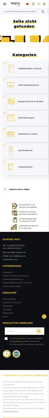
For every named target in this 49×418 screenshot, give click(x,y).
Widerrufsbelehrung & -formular (17, 283)
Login (5, 316)
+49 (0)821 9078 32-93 (16, 252)
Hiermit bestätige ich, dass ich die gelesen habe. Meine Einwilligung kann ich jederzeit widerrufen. (27, 341)
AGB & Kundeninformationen (16, 276)
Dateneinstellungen (12, 286)
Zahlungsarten (9, 299)
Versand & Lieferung (12, 302)
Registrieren (8, 313)
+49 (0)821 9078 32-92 (15, 245)
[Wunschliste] (39, 4)
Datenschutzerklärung (13, 279)
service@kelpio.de (17, 256)
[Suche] (43, 11)
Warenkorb (8, 306)
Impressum (8, 272)
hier (26, 397)
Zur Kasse (7, 309)
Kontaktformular (10, 259)
